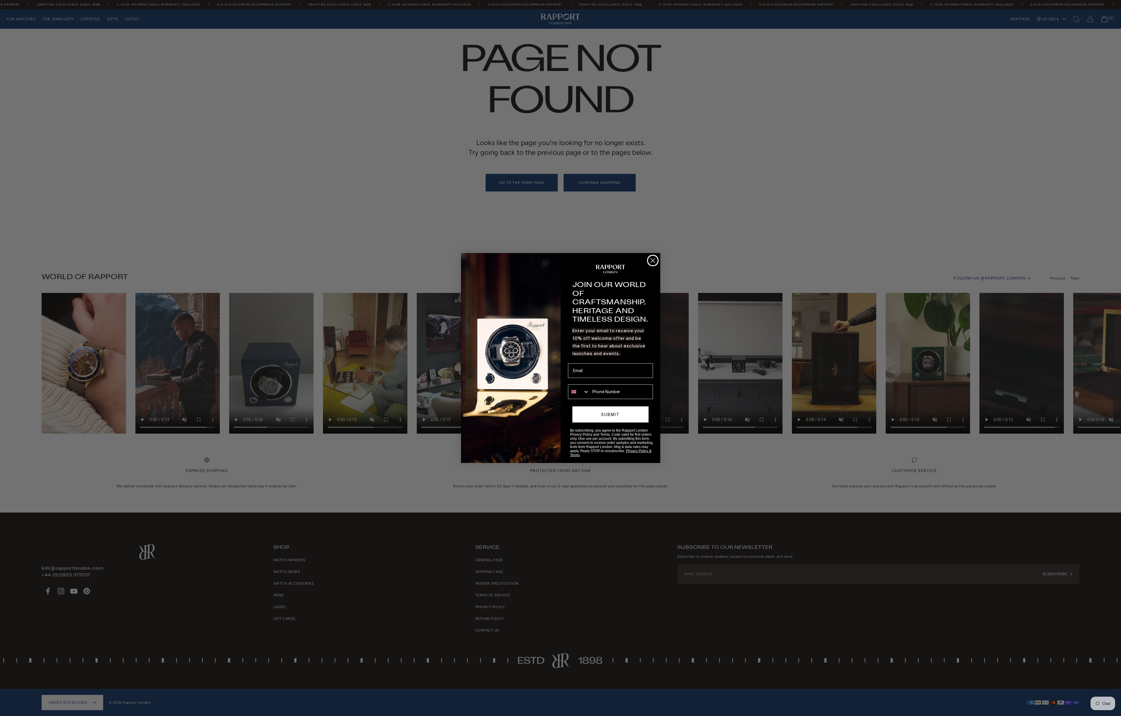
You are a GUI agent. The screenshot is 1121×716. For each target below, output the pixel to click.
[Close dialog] (653, 260)
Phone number (581, 380)
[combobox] (578, 392)
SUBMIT (610, 414)
